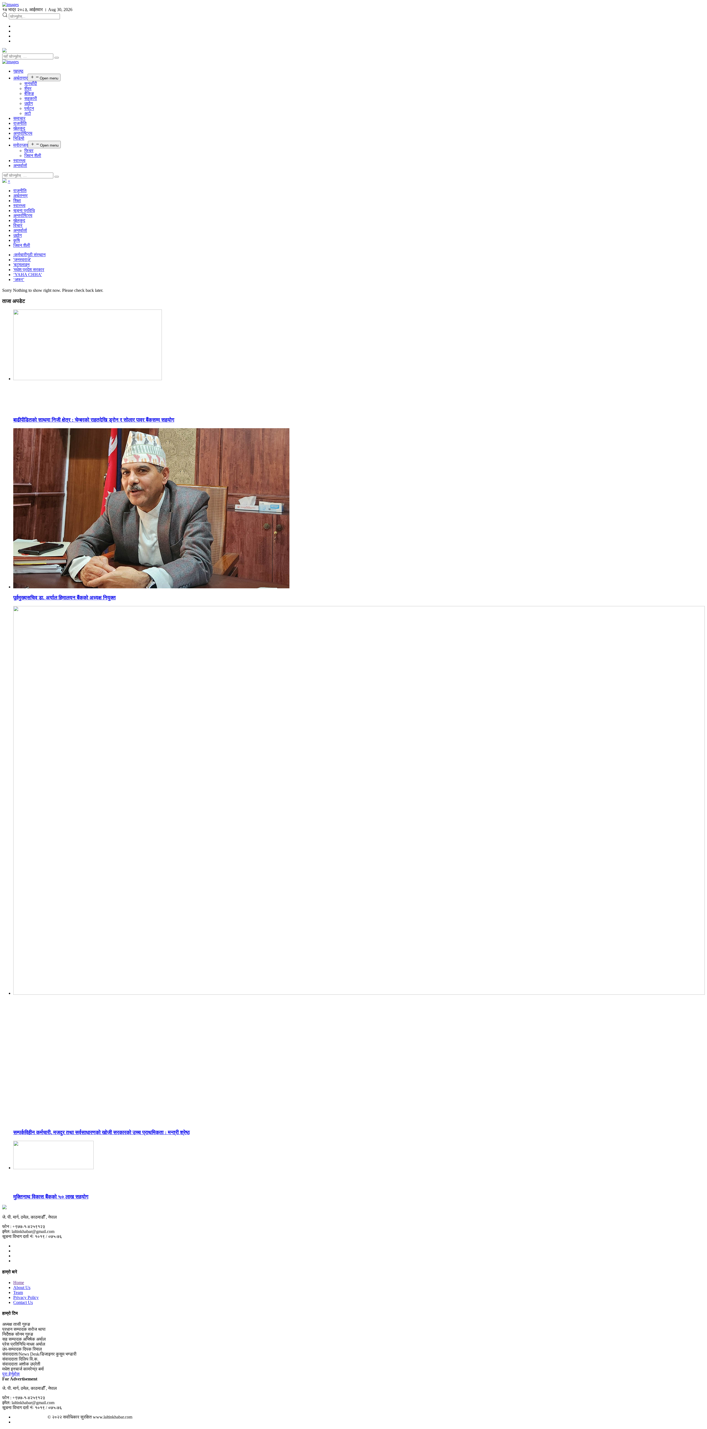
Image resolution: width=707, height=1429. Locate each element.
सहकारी (30, 98)
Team (18, 1292)
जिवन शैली (32, 155)
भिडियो (18, 138)
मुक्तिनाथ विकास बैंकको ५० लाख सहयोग (50, 1197)
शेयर (27, 88)
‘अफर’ (18, 279)
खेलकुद (19, 128)
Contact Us (23, 1302)
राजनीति (20, 123)
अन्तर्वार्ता (20, 165)
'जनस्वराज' (22, 259)
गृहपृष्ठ (18, 71)
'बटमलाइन (21, 264)
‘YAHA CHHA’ (27, 274)
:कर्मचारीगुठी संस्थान (29, 254)
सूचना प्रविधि (24, 210)
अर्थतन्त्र (20, 78)
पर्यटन (29, 108)
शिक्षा (17, 200)
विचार (17, 225)
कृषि (16, 240)
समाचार (19, 118)
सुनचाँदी (30, 83)
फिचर (28, 150)
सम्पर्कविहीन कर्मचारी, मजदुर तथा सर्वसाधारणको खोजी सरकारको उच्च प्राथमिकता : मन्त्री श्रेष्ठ (101, 1132)
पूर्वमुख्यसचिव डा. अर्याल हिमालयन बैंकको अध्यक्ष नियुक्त (64, 597)
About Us (21, 1287)
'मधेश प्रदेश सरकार (28, 269)
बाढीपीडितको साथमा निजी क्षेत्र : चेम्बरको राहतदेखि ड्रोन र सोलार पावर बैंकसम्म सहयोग (93, 420)
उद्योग (28, 103)
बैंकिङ (29, 93)
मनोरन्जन (20, 145)
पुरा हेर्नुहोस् (11, 1374)
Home (18, 1282)
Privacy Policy (26, 1297)
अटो (27, 113)
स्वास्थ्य (19, 160)
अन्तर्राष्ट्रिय (22, 133)
